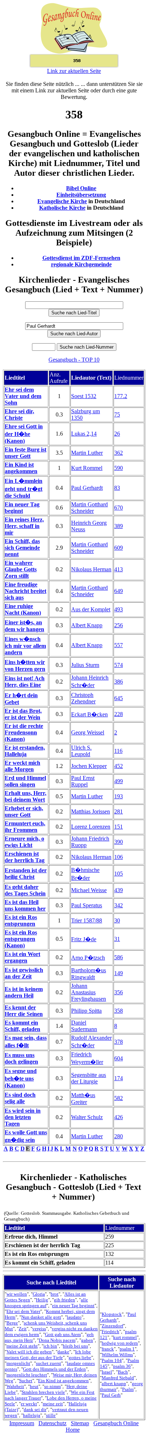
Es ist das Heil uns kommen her (25, 905)
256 (118, 625)
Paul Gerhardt (87, 488)
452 (118, 766)
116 (118, 751)
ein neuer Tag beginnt (73, 1305)
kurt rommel (125, 1337)
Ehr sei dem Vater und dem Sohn (23, 396)
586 (118, 957)
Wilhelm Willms (117, 1354)
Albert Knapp (86, 625)
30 (117, 920)
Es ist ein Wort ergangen (22, 957)
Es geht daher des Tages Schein (25, 890)
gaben (87, 1340)
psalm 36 (122, 1366)
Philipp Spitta (86, 1011)
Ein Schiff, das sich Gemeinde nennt (22, 547)
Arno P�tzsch (88, 958)
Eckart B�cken (89, 714)
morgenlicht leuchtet (26, 1375)
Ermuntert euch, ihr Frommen (25, 826)
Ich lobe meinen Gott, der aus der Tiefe (48, 1354)
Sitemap (80, 1423)
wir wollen (16, 1294)
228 (118, 714)
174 (118, 1078)
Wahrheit (15, 1386)
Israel (107, 1372)
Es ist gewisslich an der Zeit (24, 973)
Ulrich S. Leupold (81, 751)
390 (118, 842)
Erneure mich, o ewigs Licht (24, 841)
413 (118, 569)
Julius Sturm (85, 665)
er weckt (29, 1403)
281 (118, 811)
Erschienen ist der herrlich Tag (25, 857)
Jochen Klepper (89, 766)
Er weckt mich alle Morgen (22, 766)
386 (118, 681)
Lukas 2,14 (84, 434)
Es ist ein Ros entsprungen (21, 920)
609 (118, 548)
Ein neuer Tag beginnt (22, 507)
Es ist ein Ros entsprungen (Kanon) (21, 938)
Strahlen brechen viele (43, 1392)
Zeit (23, 1328)
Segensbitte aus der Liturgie (88, 1078)
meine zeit (53, 1403)
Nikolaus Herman (91, 569)
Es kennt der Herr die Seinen (24, 1010)
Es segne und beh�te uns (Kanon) (21, 1078)
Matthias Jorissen (90, 811)
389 (118, 526)
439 (118, 890)
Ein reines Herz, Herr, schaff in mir (24, 526)
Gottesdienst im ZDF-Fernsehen (81, 258)
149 (118, 973)
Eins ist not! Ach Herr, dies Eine (25, 681)
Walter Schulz (87, 1117)
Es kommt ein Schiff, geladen (22, 1026)
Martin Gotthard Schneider (89, 507)
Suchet (25, 1380)
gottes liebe (80, 1357)
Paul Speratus (86, 905)
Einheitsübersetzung (81, 195)
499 (118, 781)
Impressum (21, 1423)
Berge (12, 1323)
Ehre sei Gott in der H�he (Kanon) (24, 433)
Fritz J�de (83, 939)
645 (118, 698)
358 (118, 1011)
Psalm (128, 1389)
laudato (74, 1317)
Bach (123, 1372)
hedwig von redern (120, 1343)
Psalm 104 (112, 1360)
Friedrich (110, 1331)
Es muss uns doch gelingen (21, 1058)
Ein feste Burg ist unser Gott (25, 452)
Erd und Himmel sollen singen (25, 781)
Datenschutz (52, 1423)
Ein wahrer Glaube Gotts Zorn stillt (21, 569)
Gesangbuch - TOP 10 (74, 360)
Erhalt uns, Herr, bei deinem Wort (25, 796)
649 (118, 591)
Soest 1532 (83, 396)
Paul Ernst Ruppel (82, 781)
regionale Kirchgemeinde (81, 264)
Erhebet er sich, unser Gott (24, 811)
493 (118, 609)
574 (118, 665)
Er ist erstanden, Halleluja (25, 751)
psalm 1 (127, 1349)
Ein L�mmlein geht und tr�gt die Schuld (23, 488)
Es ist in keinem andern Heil (24, 992)
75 (117, 414)
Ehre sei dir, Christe (19, 414)
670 (118, 508)
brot (55, 1294)
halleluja (31, 1415)
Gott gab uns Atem (63, 1334)
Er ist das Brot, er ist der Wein (23, 714)
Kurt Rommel (86, 468)
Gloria (39, 1294)
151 (118, 827)
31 (117, 939)
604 (118, 1058)
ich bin (50, 1346)
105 (118, 873)
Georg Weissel (87, 732)
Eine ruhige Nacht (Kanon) (23, 609)
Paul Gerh (111, 1395)
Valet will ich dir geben (29, 1351)
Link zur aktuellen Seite (74, 71)
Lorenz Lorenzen (90, 827)
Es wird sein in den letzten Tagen (23, 1117)
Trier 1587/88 (86, 920)
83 (117, 488)
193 (118, 796)
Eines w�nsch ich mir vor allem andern (25, 645)
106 (118, 857)
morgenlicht (18, 1363)
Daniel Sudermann (84, 1026)
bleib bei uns (75, 1346)
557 (118, 645)
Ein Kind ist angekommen (21, 468)
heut (34, 1386)
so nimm (52, 1386)
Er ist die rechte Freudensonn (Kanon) (24, 732)
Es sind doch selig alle (20, 1098)
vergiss (39, 1328)
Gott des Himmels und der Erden (54, 1369)
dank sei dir (35, 1409)
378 (118, 1042)
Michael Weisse (89, 890)
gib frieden (64, 1299)
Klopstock (112, 1314)
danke (63, 1351)
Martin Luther (87, 453)
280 (118, 1136)
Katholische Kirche (62, 208)
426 (118, 1117)
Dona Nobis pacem (57, 1340)
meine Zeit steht (22, 1346)
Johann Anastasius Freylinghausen (88, 992)
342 (118, 905)
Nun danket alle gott (41, 1317)
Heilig (42, 1299)
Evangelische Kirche (62, 201)
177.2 (120, 396)
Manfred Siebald (118, 1377)
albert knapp (114, 1383)
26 (117, 434)
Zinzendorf (112, 1325)
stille (51, 1415)
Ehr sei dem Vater (23, 1311)
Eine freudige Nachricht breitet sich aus (25, 591)
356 (118, 992)
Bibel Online (81, 188)
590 (118, 468)
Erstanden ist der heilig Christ (26, 873)
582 (118, 1098)
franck (108, 1349)
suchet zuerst (48, 1363)
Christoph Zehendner (83, 698)
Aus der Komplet (90, 609)
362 (118, 453)
